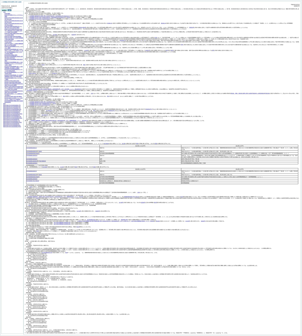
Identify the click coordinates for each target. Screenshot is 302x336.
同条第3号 (191, 27)
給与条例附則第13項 (47, 252)
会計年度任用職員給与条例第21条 (62, 222)
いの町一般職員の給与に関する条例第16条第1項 (55, 89)
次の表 (123, 143)
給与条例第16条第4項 (32, 159)
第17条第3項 (42, 161)
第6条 (30, 186)
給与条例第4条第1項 (32, 148)
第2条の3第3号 (32, 73)
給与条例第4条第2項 (32, 151)
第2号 (155, 202)
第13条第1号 (49, 110)
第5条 (43, 64)
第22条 (157, 221)
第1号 (182, 196)
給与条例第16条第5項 (32, 161)
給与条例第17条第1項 (32, 90)
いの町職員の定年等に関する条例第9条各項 (39, 19)
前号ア (31, 66)
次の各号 (55, 34)
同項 (108, 96)
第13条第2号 (45, 115)
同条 (84, 64)
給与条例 (106, 143)
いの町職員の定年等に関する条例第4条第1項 (46, 17)
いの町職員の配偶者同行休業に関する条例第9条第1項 (48, 16)
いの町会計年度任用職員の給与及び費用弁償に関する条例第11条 (115, 221)
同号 (94, 110)
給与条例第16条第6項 (32, 163)
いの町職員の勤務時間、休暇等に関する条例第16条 (55, 196)
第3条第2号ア (112, 110)
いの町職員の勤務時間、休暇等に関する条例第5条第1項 (58, 120)
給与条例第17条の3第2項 (33, 181)
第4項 (40, 151)
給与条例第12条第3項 (32, 178)
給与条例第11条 (91, 219)
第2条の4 (54, 73)
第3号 (34, 36)
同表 (137, 143)
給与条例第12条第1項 (32, 155)
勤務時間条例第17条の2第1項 (131, 196)
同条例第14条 (124, 219)
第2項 (68, 17)
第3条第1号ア (149, 109)
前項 (64, 96)
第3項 (78, 226)
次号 (29, 36)
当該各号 (73, 34)
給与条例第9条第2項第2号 (33, 153)
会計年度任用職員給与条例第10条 (62, 224)
